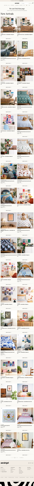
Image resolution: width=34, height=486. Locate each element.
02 (7, 350)
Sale (26, 5)
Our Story (20, 468)
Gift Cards (12, 472)
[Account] (29, 3)
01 (2, 350)
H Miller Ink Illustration (3, 57)
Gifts (24, 5)
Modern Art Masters (3, 229)
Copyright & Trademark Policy (22, 477)
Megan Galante (19, 155)
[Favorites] (31, 3)
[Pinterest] (30, 463)
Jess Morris (2, 424)
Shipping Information (13, 469)
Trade (29, 5)
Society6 (2, 33)
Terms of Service (16, 477)
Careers (20, 469)
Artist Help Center (29, 468)
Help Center (12, 468)
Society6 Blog (20, 470)
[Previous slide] (2, 48)
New (8, 5)
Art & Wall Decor (12, 5)
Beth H (18, 57)
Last (22, 457)
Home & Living (16, 5)
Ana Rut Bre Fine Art (3, 351)
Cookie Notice (6, 477)
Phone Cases (21, 5)
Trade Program (20, 473)
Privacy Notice (2, 477)
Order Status (12, 471)
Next (21, 457)
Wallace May (19, 327)
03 (11, 350)
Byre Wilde (19, 424)
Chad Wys (19, 303)
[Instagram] (29, 463)
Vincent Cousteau (20, 351)
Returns (11, 470)
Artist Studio (28, 469)
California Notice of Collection (11, 477)
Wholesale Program (21, 472)
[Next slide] (15, 48)
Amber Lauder (2, 303)
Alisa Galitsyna (3, 204)
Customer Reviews (21, 471)
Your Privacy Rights (31, 477)
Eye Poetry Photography (3, 376)
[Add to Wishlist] (1, 17)
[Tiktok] (32, 463)
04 (15, 350)
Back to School (5, 5)
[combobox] (25, 3)
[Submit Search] (22, 3)
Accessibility (27, 477)
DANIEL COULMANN (19, 278)
